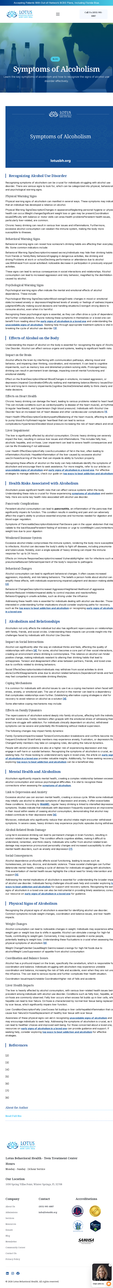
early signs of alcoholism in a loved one (63, 321)
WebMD (44, 804)
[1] (105, 411)
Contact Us (11, 1253)
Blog (8, 1235)
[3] (55, 328)
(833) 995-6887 (46, 1206)
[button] (57, 14)
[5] (16, 874)
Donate (9, 1229)
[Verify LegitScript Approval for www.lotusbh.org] (95, 1225)
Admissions (12, 1212)
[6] (54, 814)
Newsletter (11, 1241)
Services (10, 1218)
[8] (45, 943)
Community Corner (15, 1247)
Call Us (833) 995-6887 (94, 14)
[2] (7, 584)
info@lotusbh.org (48, 1212)
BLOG (55, 59)
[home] (20, 14)
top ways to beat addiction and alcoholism (88, 473)
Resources (11, 1224)
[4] (35, 650)
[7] (70, 848)
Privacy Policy (13, 1259)
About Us (10, 1206)
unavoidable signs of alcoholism (24, 324)
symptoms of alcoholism (86, 493)
